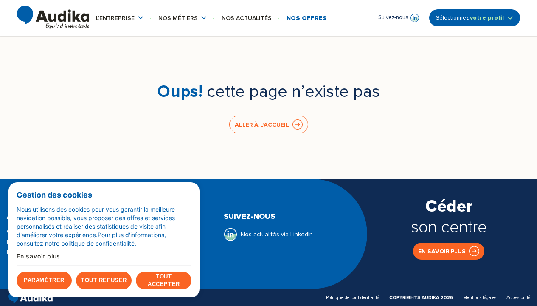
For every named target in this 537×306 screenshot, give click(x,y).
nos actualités (247, 18)
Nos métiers (182, 18)
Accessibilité (518, 297)
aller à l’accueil (262, 124)
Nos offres (307, 18)
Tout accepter (164, 280)
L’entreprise (119, 18)
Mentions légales (479, 297)
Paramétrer (44, 280)
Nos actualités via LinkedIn (277, 234)
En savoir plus (442, 251)
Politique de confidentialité (352, 297)
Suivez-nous (394, 17)
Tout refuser (104, 280)
